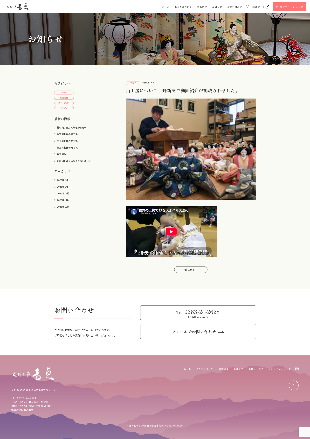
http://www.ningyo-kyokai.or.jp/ (31, 405)
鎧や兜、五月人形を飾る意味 (72, 127)
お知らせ (217, 6)
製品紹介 (202, 6)
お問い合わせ (234, 6)
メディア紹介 (64, 102)
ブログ (64, 92)
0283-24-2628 (27, 398)
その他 (64, 108)
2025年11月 (63, 200)
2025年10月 (63, 206)
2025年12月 (63, 193)
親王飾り (61, 154)
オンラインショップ (280, 369)
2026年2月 (62, 180)
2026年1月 (62, 186)
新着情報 (64, 97)
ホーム (165, 6)
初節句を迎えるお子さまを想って (74, 160)
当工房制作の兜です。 (68, 134)
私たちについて (183, 6)
